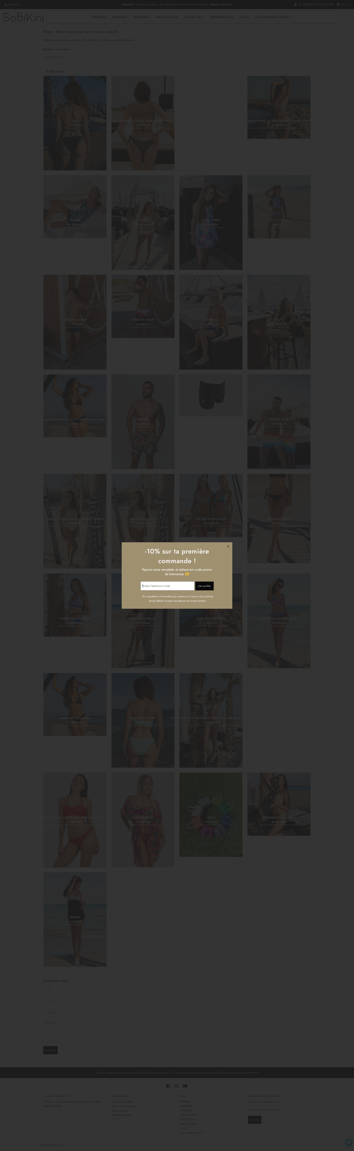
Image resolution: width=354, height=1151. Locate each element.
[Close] (228, 546)
